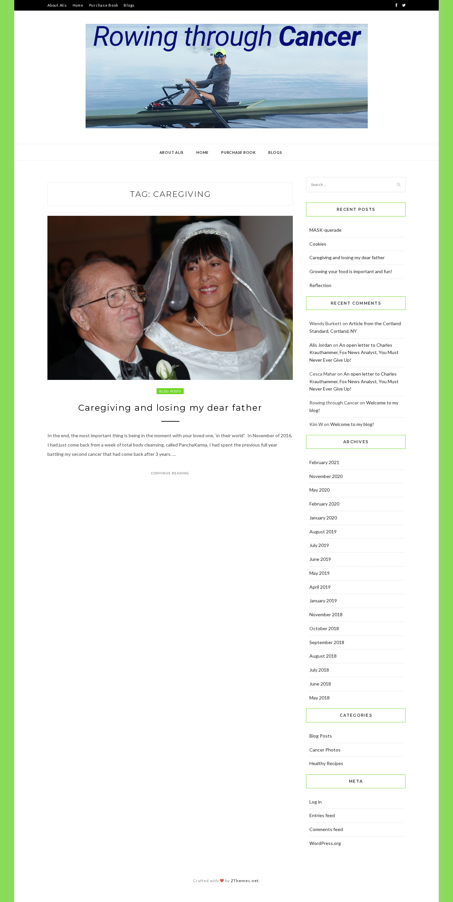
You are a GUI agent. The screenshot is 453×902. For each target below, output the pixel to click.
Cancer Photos (325, 749)
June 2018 (320, 684)
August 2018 (323, 656)
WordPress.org (325, 843)
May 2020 (319, 490)
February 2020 (324, 504)
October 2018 (324, 628)
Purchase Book (103, 5)
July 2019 (319, 545)
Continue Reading (170, 473)
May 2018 (319, 697)
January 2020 (323, 517)
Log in (315, 802)
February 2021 (324, 462)
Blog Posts (170, 391)
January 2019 (323, 600)
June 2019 (320, 559)
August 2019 (323, 531)
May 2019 (319, 573)
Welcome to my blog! (352, 424)
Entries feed (322, 815)
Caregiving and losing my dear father (170, 407)
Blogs (129, 5)
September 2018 (326, 642)
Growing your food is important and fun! (350, 271)
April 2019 (320, 587)
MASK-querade (325, 230)
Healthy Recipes (326, 763)
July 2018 (319, 670)
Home (78, 5)
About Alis (57, 5)
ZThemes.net (245, 880)
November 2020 (326, 476)
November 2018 (326, 614)
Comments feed (326, 829)
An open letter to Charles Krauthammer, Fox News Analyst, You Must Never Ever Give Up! (354, 352)
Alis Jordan (320, 345)
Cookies (317, 244)
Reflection (320, 285)
